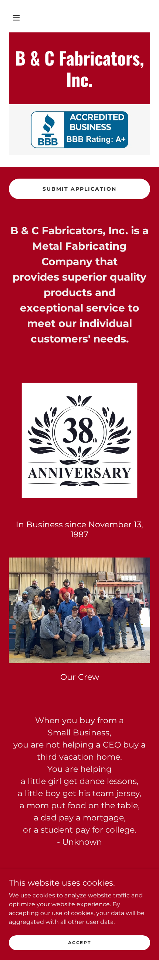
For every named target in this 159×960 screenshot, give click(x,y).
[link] (79, 84)
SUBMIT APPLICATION (79, 189)
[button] (16, 17)
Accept (79, 942)
